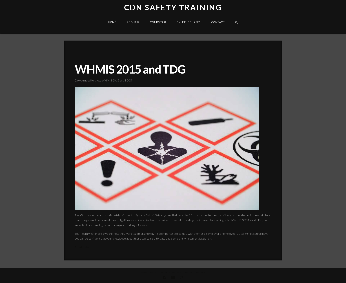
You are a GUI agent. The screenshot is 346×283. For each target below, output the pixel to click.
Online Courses (182, 272)
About (154, 272)
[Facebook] (164, 277)
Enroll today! (82, 247)
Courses (165, 272)
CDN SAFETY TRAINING (173, 7)
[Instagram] (181, 277)
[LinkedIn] (173, 277)
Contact (200, 272)
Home (144, 272)
